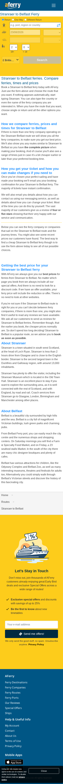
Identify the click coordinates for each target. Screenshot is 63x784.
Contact (10, 730)
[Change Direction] (58, 26)
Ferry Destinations (16, 682)
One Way (19, 20)
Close (44, 771)
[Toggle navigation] (53, 5)
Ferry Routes (13, 692)
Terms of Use (13, 741)
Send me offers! (34, 633)
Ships (8, 713)
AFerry (9, 676)
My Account (12, 725)
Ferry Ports (12, 697)
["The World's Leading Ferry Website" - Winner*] (13, 5)
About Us (10, 736)
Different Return (34, 20)
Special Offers (13, 708)
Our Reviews (12, 703)
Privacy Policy (36, 644)
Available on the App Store (14, 762)
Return (8, 20)
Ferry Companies (15, 687)
